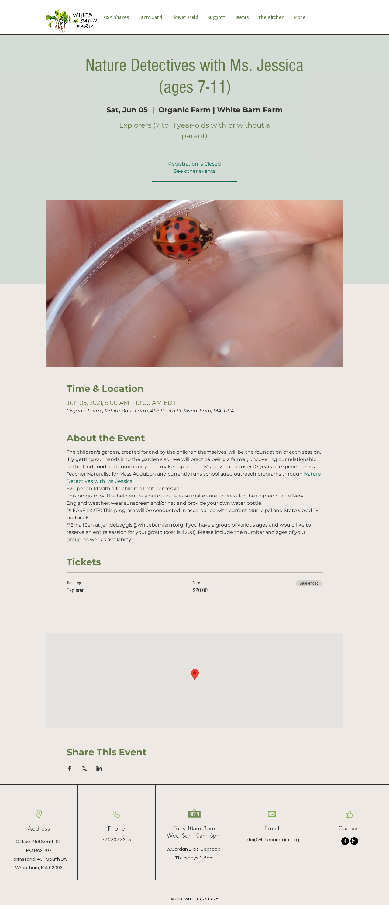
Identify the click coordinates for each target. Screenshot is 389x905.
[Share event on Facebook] (69, 768)
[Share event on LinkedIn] (99, 768)
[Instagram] (354, 841)
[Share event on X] (84, 768)
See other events (194, 171)
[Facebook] (345, 841)
